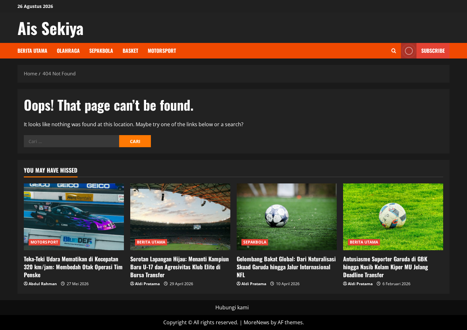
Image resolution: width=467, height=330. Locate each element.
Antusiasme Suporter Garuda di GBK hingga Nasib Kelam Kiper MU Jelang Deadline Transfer (385, 267)
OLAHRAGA (68, 50)
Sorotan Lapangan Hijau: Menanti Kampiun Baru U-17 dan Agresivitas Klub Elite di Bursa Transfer (179, 267)
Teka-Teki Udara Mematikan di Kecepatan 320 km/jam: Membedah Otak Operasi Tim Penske (73, 267)
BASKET (130, 50)
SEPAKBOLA (101, 50)
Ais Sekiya (50, 27)
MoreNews (256, 322)
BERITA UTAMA (32, 50)
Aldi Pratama (147, 283)
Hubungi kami (232, 307)
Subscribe (433, 50)
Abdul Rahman (43, 283)
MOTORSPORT (162, 50)
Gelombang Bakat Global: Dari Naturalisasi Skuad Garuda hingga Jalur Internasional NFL (286, 267)
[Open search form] (393, 51)
